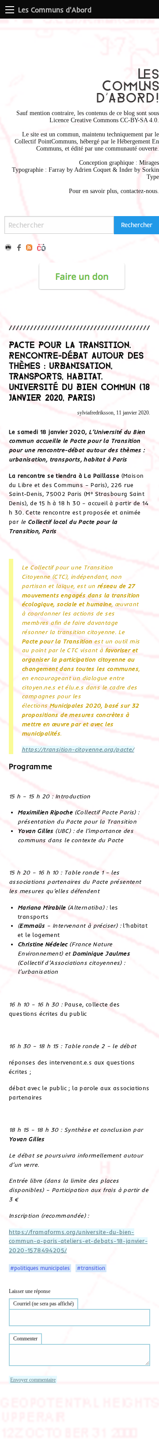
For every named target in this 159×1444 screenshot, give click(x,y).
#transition (91, 1268)
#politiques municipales (40, 1268)
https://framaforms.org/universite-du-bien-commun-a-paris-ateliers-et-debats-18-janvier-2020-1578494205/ (78, 1241)
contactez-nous (139, 191)
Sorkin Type (150, 173)
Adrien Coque (91, 169)
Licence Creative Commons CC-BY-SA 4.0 (103, 120)
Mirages (149, 162)
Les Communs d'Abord (54, 9)
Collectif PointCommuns (45, 141)
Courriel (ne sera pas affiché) (43, 1304)
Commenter (25, 1339)
